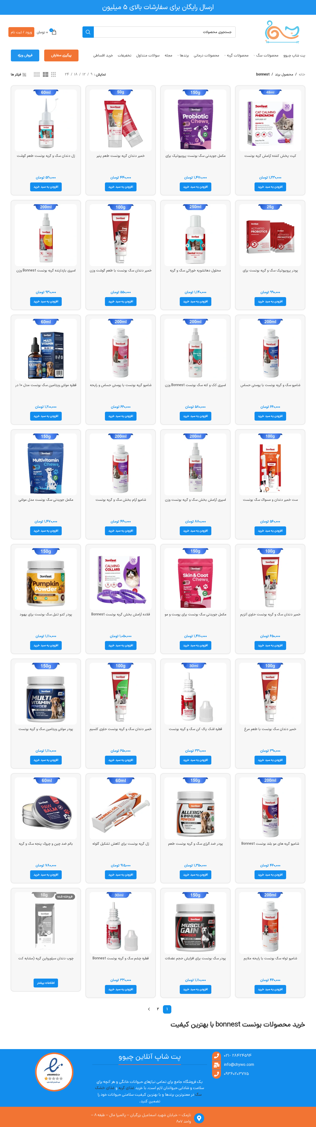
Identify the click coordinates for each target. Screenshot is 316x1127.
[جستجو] (88, 32)
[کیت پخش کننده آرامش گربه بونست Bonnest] (270, 120)
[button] (270, 186)
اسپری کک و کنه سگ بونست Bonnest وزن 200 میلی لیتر (195, 388)
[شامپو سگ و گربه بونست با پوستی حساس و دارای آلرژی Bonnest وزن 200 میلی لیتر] (270, 350)
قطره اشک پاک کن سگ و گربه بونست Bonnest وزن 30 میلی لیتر (195, 732)
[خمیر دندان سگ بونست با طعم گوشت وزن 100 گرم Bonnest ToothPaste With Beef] (121, 235)
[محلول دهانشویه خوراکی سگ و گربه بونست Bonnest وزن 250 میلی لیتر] (195, 235)
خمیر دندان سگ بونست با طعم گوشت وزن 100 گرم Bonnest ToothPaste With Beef (121, 273)
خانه (302, 74)
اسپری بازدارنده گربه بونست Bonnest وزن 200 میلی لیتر (46, 273)
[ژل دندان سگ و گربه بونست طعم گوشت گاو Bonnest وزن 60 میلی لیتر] (46, 120)
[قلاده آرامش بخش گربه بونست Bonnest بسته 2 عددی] (121, 579)
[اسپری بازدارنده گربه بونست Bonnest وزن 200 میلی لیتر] (46, 235)
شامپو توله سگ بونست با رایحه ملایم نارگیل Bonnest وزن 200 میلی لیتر (270, 961)
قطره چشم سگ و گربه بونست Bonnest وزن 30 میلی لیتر (121, 961)
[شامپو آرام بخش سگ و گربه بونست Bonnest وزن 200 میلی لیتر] (121, 464)
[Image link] (54, 1072)
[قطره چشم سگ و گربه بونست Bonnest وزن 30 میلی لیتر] (121, 923)
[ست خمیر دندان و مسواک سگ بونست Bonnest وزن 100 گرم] (270, 464)
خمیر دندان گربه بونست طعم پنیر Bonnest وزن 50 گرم (121, 158)
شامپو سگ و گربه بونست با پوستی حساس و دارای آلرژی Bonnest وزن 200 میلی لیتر (270, 388)
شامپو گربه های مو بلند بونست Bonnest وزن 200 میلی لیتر (270, 846)
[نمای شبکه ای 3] (53, 75)
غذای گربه (126, 1088)
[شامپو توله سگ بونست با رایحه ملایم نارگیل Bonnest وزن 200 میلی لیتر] (270, 923)
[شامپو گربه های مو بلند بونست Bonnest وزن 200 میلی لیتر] (270, 808)
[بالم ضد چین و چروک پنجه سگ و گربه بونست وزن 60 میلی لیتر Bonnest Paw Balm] (46, 808)
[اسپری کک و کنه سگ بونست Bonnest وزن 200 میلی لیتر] (195, 350)
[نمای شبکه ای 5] (37, 75)
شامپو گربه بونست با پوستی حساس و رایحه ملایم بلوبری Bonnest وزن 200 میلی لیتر (120, 388)
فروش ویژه (25, 55)
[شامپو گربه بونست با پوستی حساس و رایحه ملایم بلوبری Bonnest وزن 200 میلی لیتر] (121, 350)
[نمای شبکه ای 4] (45, 75)
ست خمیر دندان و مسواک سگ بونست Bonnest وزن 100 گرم (270, 502)
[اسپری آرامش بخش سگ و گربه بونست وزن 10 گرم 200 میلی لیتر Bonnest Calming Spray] (195, 464)
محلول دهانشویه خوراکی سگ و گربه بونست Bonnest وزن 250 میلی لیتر (195, 273)
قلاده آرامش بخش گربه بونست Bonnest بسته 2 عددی (120, 617)
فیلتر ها (16, 75)
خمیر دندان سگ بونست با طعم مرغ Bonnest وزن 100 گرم (270, 732)
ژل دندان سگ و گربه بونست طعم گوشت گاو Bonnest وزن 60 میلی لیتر (46, 158)
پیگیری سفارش (61, 55)
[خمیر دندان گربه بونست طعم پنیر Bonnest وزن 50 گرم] (121, 120)
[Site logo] (282, 32)
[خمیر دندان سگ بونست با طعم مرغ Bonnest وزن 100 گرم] (270, 694)
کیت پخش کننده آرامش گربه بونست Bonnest (270, 158)
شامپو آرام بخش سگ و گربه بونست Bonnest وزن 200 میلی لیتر (121, 502)
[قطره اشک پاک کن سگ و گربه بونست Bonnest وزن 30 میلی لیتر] (195, 694)
